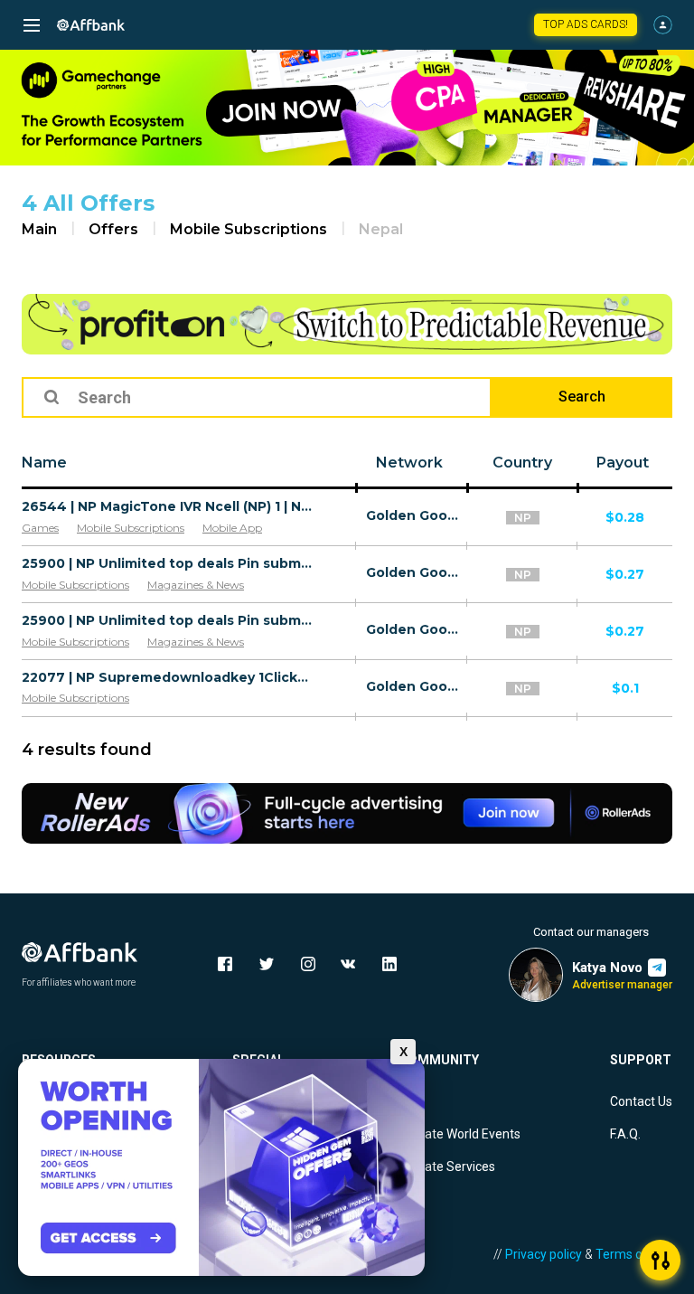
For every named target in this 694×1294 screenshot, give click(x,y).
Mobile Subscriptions (248, 229)
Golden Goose (412, 515)
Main (39, 229)
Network (409, 462)
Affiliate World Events (459, 1134)
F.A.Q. (625, 1134)
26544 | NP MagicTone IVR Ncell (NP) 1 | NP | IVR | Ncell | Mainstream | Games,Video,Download (168, 506)
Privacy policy (543, 1254)
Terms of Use (634, 1254)
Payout (622, 462)
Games (40, 527)
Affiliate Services (447, 1166)
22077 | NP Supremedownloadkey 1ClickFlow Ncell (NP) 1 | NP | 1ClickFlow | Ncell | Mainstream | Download (168, 677)
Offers (113, 229)
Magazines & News (195, 584)
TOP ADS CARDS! (585, 24)
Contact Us (641, 1101)
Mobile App (232, 527)
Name (44, 462)
